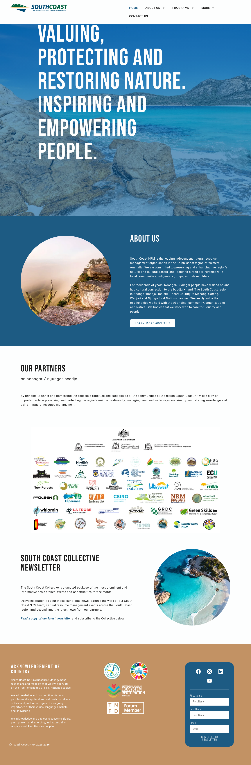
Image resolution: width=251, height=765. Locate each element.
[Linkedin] (220, 671)
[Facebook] (198, 671)
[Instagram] (209, 671)
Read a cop (28, 618)
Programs (180, 8)
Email (193, 722)
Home (133, 8)
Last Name (196, 709)
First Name (196, 695)
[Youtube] (209, 681)
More (205, 8)
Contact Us (138, 16)
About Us (152, 8)
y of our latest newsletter (53, 618)
